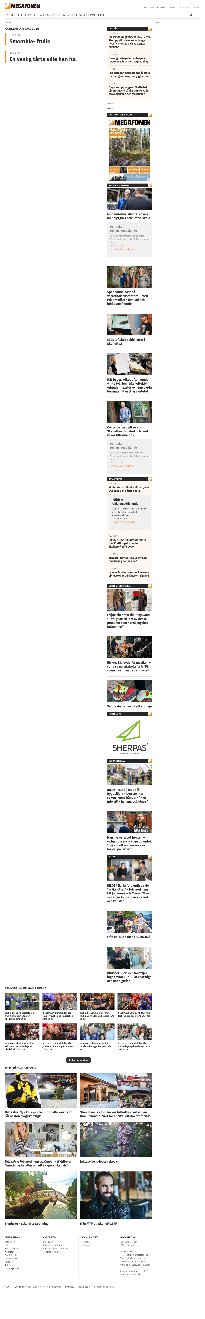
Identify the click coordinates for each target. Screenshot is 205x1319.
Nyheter (10, 15)
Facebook (85, 1242)
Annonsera (149, 7)
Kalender (9, 1262)
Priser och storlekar (52, 1245)
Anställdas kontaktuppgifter (133, 1261)
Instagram (86, 1245)
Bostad (80, 15)
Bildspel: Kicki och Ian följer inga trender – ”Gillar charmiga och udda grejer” (129, 977)
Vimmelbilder (96, 15)
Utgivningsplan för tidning (55, 1248)
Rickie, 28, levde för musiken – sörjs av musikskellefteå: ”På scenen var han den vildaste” (129, 666)
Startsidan (10, 1242)
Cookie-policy (83, 1287)
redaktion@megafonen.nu (137, 1255)
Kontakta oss (192, 7)
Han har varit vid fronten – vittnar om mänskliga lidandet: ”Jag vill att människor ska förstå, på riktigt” (129, 843)
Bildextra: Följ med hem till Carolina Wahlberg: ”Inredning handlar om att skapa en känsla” (38, 1163)
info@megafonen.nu (136, 1258)
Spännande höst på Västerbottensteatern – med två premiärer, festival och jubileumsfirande (127, 298)
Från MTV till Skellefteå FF (98, 1224)
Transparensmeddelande (121, 249)
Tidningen (162, 7)
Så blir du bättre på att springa (129, 706)
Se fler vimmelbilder (78, 1060)
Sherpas (110, 1287)
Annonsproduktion (52, 1252)
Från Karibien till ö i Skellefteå (129, 937)
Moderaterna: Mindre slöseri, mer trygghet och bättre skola (128, 216)
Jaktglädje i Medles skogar (99, 1161)
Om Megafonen (176, 7)
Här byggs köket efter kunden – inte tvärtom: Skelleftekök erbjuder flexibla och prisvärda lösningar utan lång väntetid (129, 385)
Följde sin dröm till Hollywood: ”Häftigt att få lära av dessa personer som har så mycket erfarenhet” (129, 621)
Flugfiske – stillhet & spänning (27, 1224)
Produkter (48, 1242)
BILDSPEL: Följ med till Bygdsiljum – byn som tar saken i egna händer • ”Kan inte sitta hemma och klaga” (127, 796)
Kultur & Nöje (26, 15)
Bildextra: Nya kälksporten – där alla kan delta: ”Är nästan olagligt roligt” (39, 1114)
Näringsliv (45, 15)
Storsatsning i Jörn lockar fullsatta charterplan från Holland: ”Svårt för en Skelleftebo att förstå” (115, 1114)
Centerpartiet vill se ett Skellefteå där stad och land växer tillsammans (127, 431)
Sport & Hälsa (64, 15)
